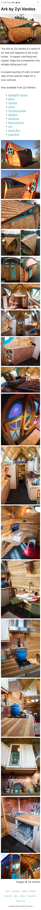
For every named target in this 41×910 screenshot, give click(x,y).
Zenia (11, 106)
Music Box (14, 130)
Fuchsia (12, 102)
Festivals (32, 891)
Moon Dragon (16, 122)
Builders (25, 891)
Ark (10, 126)
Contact (22, 896)
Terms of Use (20, 901)
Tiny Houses (16, 891)
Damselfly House (17, 95)
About (16, 896)
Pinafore (13, 114)
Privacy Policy (31, 896)
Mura (11, 98)
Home (8, 891)
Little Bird (13, 134)
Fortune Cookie (17, 110)
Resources (8, 896)
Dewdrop (13, 118)
